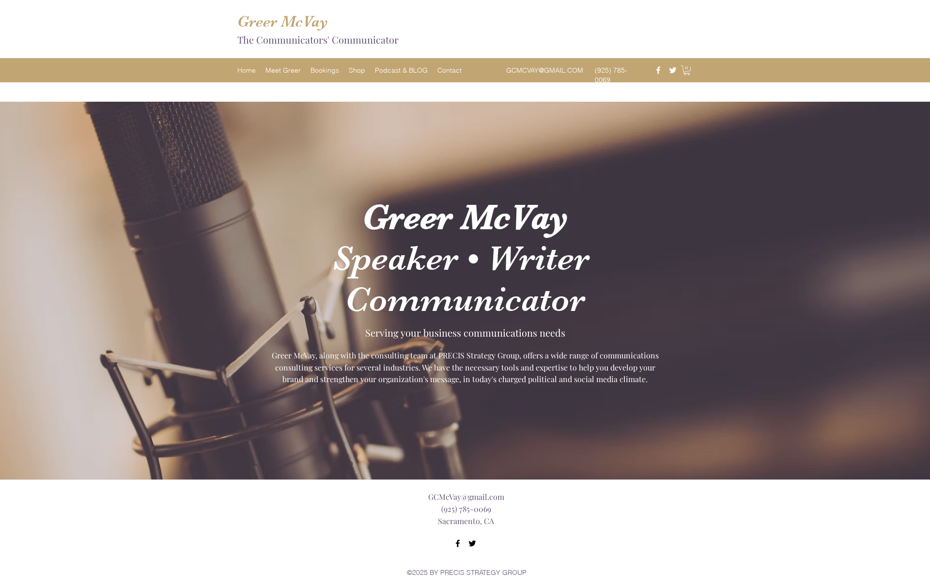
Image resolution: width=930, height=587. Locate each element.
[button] (687, 70)
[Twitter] (673, 70)
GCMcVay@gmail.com (466, 497)
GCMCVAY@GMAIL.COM (544, 70)
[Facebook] (658, 70)
